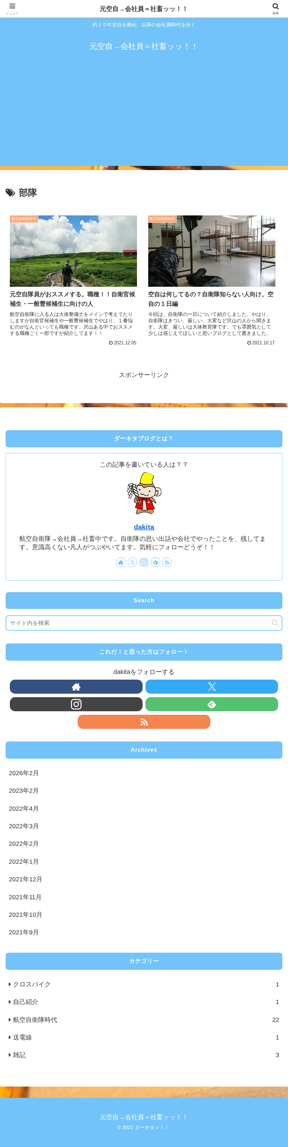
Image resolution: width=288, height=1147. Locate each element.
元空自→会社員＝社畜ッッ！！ (144, 8)
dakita (144, 527)
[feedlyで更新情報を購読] (155, 562)
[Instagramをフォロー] (144, 562)
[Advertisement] (144, 116)
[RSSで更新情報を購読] (167, 562)
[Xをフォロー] (132, 562)
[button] (275, 623)
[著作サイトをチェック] (120, 562)
